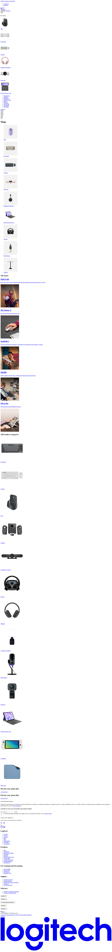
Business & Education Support (11, 882)
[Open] (2, 118)
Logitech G (6, 3)
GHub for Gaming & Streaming (11, 891)
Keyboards (6, 851)
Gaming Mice (7, 858)
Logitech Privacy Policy (13, 915)
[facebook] (4, 823)
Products (3, 10)
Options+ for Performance (10, 893)
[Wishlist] (2, 114)
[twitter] (3, 823)
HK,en (3, 9)
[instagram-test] (1, 823)
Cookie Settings (23, 915)
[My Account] (2, 116)
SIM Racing (7, 872)
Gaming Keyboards (8, 860)
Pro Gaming (7, 870)
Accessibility (7, 843)
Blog (5, 838)
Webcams (6, 854)
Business (6, 5)
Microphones (7, 862)
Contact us (6, 883)
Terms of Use (4, 915)
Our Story (6, 834)
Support (2, 7)
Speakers (6, 855)
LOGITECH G (4, 792)
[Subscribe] (16, 812)
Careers (5, 835)
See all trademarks (16, 805)
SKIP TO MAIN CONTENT (8, 1)
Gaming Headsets (8, 861)
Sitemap (29, 915)
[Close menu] (2, 12)
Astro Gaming (7, 869)
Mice (5, 850)
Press (5, 839)
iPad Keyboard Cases (9, 857)
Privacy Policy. (48, 813)
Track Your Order (8, 885)
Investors (6, 837)
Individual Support (8, 879)
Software (3, 109)
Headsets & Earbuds (8, 853)
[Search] (2, 112)
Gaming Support (8, 881)
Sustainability (7, 841)
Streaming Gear (7, 873)
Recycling (6, 842)
